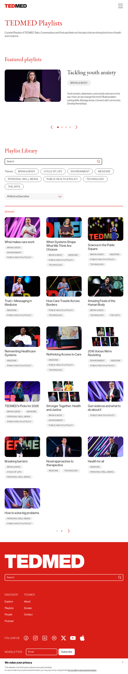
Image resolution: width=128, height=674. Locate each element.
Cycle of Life (53, 171)
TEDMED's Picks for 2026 (22, 406)
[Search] (98, 161)
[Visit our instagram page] (35, 637)
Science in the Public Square (101, 247)
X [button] (122, 662)
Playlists (9, 608)
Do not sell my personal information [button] (82, 670)
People (8, 614)
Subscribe (66, 651)
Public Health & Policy (62, 179)
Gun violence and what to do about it (104, 408)
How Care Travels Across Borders (63, 303)
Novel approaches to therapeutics (60, 463)
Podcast (9, 621)
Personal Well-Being (23, 179)
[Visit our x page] (63, 637)
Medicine (104, 171)
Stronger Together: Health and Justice (63, 408)
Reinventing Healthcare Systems (20, 353)
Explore (9, 601)
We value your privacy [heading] (18, 662)
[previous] (51, 127)
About (27, 601)
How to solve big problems (22, 513)
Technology (95, 179)
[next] (76, 127)
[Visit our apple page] (82, 637)
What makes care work (19, 242)
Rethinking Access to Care (63, 354)
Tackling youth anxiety (91, 73)
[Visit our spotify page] (54, 637)
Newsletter (13, 651)
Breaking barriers (16, 461)
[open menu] (120, 6)
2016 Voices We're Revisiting (100, 353)
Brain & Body (79, 82)
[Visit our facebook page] (26, 637)
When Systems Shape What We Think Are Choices (61, 245)
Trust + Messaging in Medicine (18, 303)
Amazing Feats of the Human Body (101, 303)
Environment (80, 171)
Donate (28, 608)
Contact (28, 614)
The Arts (14, 186)
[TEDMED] (16, 6)
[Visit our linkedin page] (45, 637)
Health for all (96, 461)
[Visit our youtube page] (73, 637)
